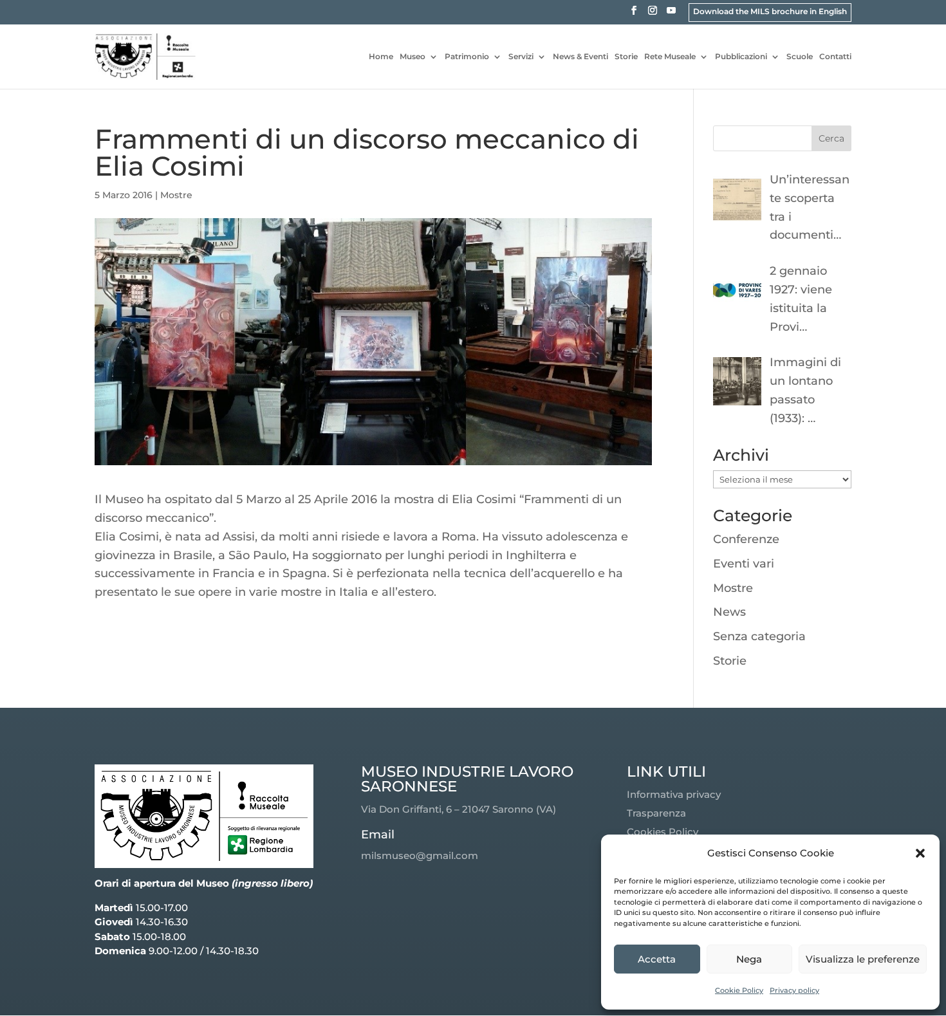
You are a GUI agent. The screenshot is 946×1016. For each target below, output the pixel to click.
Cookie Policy (739, 990)
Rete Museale (670, 57)
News (729, 612)
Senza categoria (759, 636)
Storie (626, 57)
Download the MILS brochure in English (770, 11)
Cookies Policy (662, 832)
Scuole (799, 57)
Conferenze (746, 539)
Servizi (520, 57)
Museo (412, 57)
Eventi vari (743, 564)
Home (381, 57)
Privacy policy (794, 990)
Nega (749, 959)
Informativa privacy (674, 794)
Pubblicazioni (741, 57)
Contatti (835, 57)
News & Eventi (580, 57)
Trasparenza (656, 813)
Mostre (176, 195)
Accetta (657, 959)
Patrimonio (467, 57)
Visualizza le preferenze (863, 959)
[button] (920, 853)
